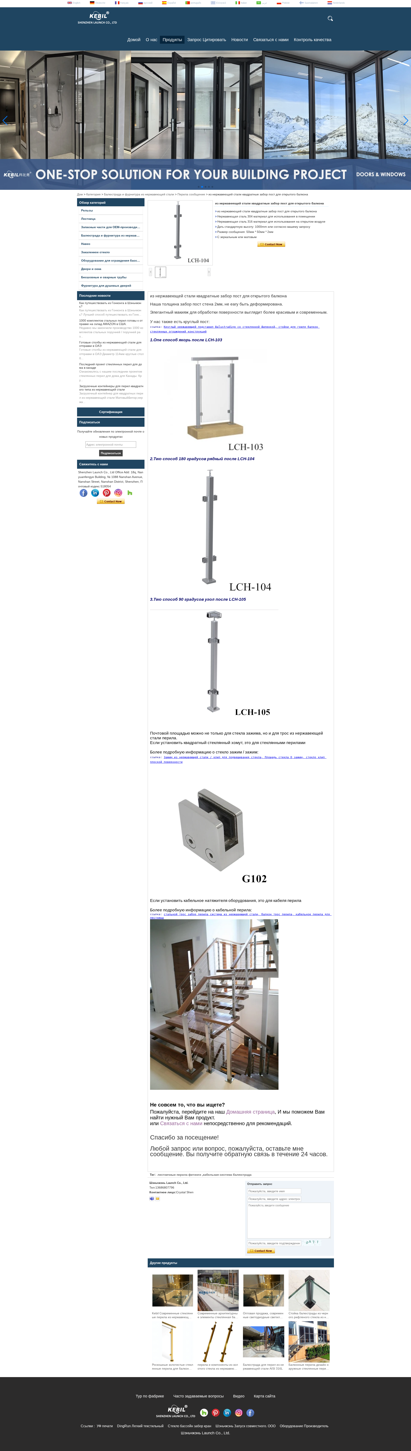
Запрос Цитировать (206, 39)
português (196, 2)
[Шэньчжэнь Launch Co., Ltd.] (97, 25)
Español (171, 2)
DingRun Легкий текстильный (140, 1426)
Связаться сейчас (111, 501)
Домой (133, 39)
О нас (151, 39)
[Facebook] (83, 493)
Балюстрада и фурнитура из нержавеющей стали (139, 194)
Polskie (286, 2)
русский (148, 2)
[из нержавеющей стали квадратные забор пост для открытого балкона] (180, 232)
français (124, 2)
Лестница (88, 218)
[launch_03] (151, 1198)
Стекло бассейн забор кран (189, 1426)
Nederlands (339, 2)
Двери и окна (91, 269)
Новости (239, 39)
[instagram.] (118, 493)
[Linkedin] (95, 493)
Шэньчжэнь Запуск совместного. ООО (245, 1426)
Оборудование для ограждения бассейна (112, 260)
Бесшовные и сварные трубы (104, 277)
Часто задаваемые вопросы (198, 1396)
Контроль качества (312, 39)
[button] (199, 187)
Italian (244, 2)
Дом (80, 194)
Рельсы (87, 210)
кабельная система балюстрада (227, 1174)
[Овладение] (129, 493)
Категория (93, 194)
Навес (85, 244)
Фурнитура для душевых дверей (106, 285)
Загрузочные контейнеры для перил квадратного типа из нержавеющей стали (111, 387)
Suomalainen (311, 2)
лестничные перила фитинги (179, 1174)
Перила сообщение (191, 194)
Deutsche (100, 2)
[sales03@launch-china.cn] (157, 1198)
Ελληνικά (221, 2)
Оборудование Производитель (304, 1426)
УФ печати (105, 1426)
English (76, 2)
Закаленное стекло (95, 252)
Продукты (172, 39)
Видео (238, 1396)
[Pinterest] (106, 493)
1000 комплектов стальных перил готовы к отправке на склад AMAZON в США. (111, 322)
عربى (264, 2)
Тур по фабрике (150, 1396)
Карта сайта (264, 1396)
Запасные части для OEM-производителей (112, 227)
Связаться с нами (271, 39)
